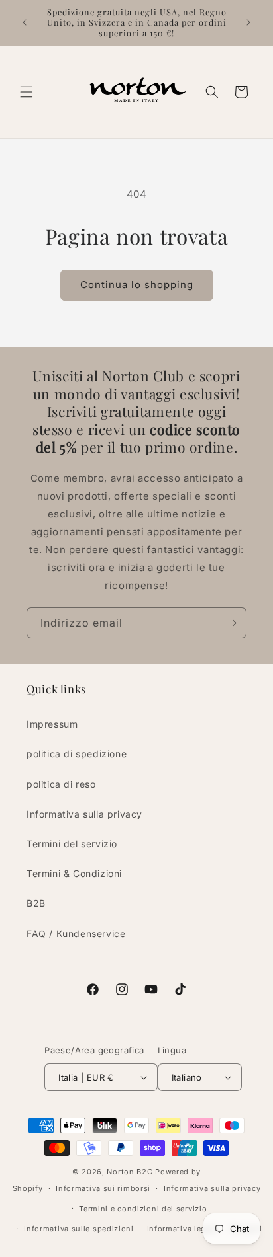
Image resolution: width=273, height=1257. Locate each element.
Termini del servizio (72, 843)
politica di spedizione (77, 753)
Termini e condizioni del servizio (143, 1208)
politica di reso (61, 784)
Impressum (52, 724)
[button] (26, 91)
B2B (36, 903)
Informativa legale (182, 1228)
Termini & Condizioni (74, 873)
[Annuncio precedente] (24, 22)
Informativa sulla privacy (84, 813)
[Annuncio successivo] (248, 22)
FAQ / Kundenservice (76, 933)
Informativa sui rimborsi (103, 1188)
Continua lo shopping (136, 284)
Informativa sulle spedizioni (79, 1228)
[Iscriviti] (231, 622)
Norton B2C (129, 1171)
